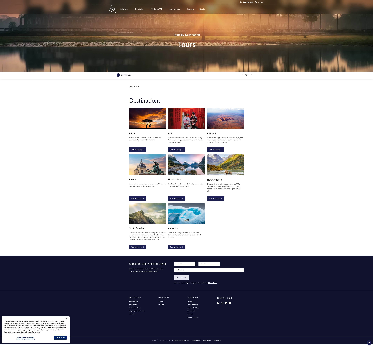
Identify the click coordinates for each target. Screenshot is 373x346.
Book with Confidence (193, 308)
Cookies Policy (196, 340)
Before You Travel (135, 297)
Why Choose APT (193, 297)
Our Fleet (190, 314)
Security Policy (207, 340)
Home (131, 87)
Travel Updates (133, 304)
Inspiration (190, 9)
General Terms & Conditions (181, 340)
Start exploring (136, 150)
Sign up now (181, 277)
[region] (36, 329)
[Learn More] (218, 303)
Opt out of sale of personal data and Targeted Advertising (26, 338)
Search (261, 2)
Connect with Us (163, 297)
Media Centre (191, 311)
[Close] (66, 318)
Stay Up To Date (247, 75)
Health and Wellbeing (134, 308)
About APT (190, 301)
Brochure (160, 301)
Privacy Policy (212, 283)
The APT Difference (193, 304)
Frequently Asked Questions (136, 311)
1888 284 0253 (248, 2)
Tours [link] (137, 87)
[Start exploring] (147, 118)
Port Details (132, 314)
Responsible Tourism (193, 317)
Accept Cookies (60, 338)
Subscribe (202, 9)
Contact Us (161, 304)
